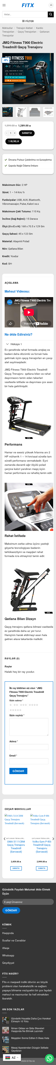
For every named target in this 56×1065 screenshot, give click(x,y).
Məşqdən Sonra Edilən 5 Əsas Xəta (30, 1038)
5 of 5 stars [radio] (15, 710)
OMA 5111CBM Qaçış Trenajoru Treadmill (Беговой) (16, 846)
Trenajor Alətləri (24, 28)
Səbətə (27, 133)
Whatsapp (8, 955)
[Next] (49, 78)
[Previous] (7, 78)
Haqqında (8, 933)
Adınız (13, 741)
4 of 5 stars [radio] (33, 705)
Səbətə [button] (16, 868)
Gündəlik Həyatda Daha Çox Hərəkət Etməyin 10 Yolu (31, 1020)
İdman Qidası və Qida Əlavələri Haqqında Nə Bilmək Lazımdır (27, 1029)
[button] (4, 5)
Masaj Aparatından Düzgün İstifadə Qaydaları (29, 1049)
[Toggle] (7, 344)
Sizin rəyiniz (16, 715)
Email (13, 755)
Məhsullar (7, 28)
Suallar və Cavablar (14, 940)
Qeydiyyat (8, 962)
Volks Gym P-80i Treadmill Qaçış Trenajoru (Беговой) (41, 846)
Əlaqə (5, 948)
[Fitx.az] (28, 5)
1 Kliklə (13, 141)
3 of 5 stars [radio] (23, 705)
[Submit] (51, 14)
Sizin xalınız (16, 700)
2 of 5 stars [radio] (15, 705)
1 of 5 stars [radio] (10, 705)
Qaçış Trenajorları (27, 31)
